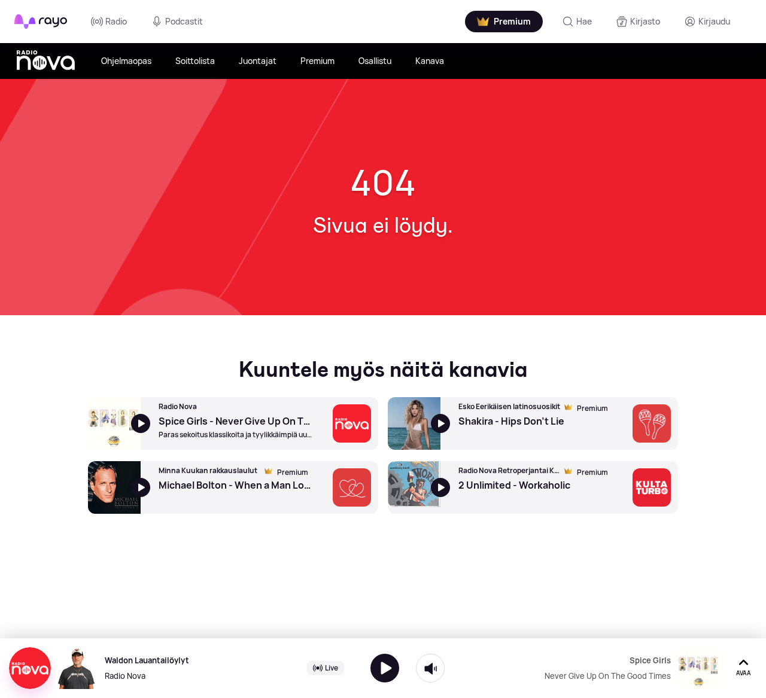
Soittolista (195, 60)
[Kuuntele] (384, 668)
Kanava (429, 60)
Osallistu (374, 60)
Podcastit (184, 21)
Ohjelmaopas (126, 60)
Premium (317, 60)
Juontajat (257, 60)
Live (331, 668)
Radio (116, 21)
